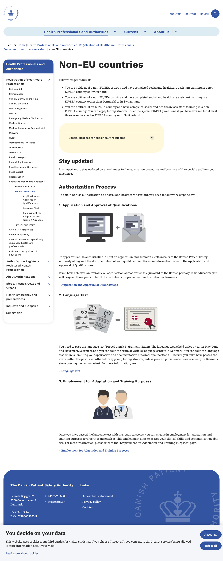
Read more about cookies (22, 553)
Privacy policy (91, 501)
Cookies (87, 507)
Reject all (211, 545)
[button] (49, 80)
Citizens (131, 32)
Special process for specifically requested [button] (97, 137)
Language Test (70, 371)
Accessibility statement (97, 496)
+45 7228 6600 (57, 496)
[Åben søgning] (215, 13)
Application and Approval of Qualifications (89, 285)
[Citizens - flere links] (144, 31)
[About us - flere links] (175, 31)
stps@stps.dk (56, 501)
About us (162, 32)
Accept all (210, 534)
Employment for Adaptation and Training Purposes (95, 450)
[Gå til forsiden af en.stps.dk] (85, 14)
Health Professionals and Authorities (76, 32)
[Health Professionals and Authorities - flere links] (114, 31)
